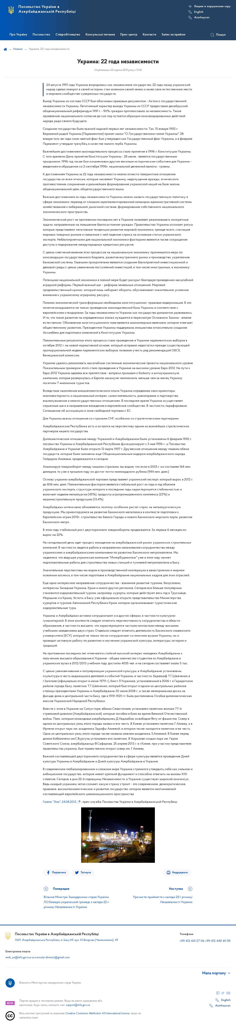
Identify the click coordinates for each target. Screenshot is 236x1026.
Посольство (41, 34)
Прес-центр (128, 34)
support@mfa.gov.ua (78, 1005)
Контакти (149, 34)
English (198, 12)
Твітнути (86, 872)
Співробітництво (67, 34)
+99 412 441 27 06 (192, 941)
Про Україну (18, 34)
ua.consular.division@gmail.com (51, 957)
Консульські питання (100, 34)
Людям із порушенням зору (212, 6)
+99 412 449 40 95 (217, 941)
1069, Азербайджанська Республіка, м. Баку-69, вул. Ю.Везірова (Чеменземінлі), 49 (66, 940)
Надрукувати (180, 872)
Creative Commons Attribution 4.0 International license (97, 1013)
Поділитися (59, 872)
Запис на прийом (173, 34)
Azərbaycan (201, 17)
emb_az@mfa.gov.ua (18, 957)
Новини (17, 49)
